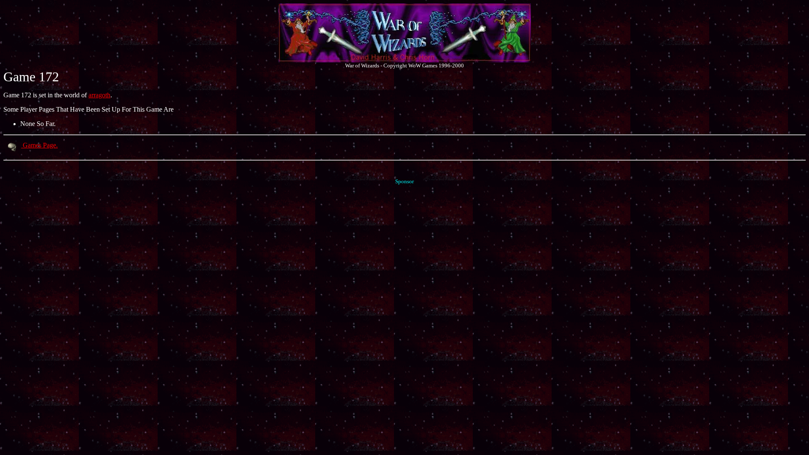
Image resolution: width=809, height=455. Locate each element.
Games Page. (39, 145)
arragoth (99, 95)
